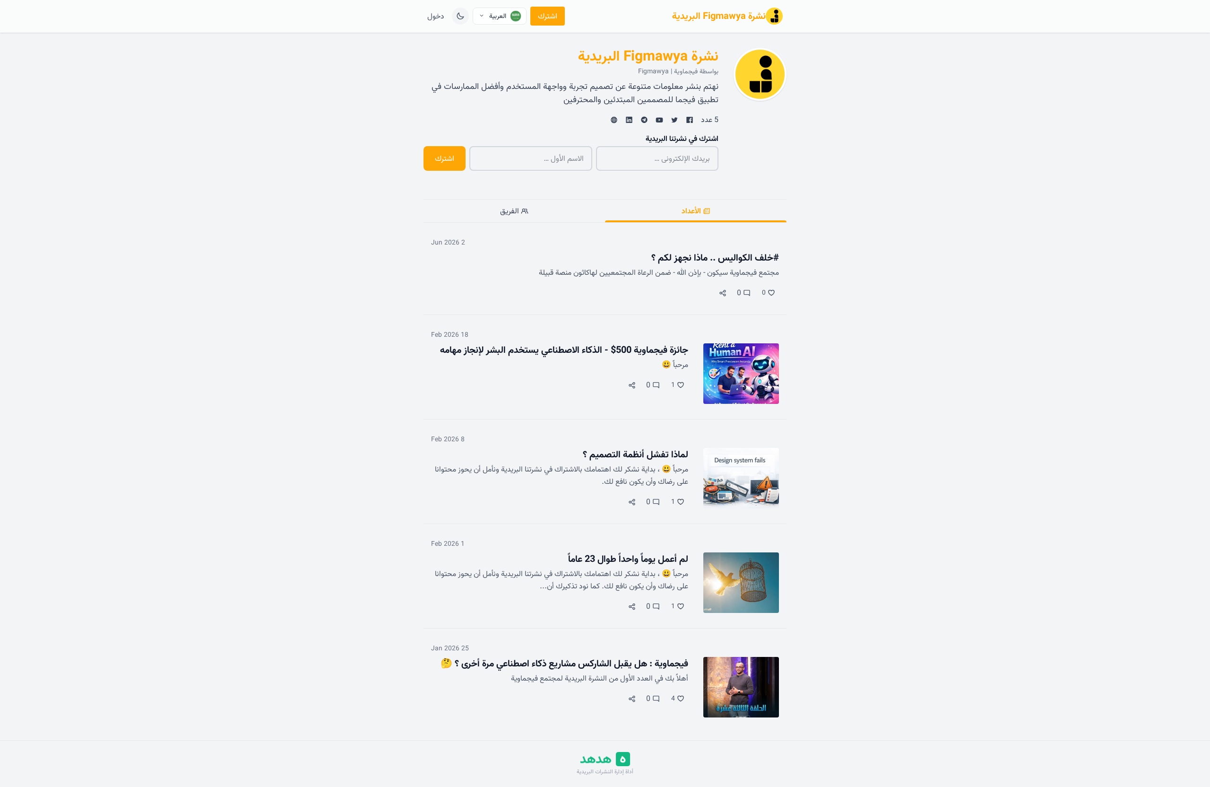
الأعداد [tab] (692, 211)
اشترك (547, 16)
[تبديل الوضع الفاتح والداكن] (460, 16)
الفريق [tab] (510, 211)
